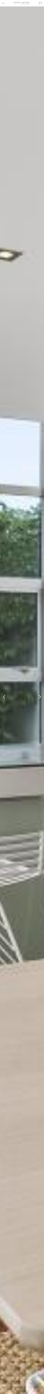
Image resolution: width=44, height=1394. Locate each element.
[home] (22, 3)
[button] (3, 3)
